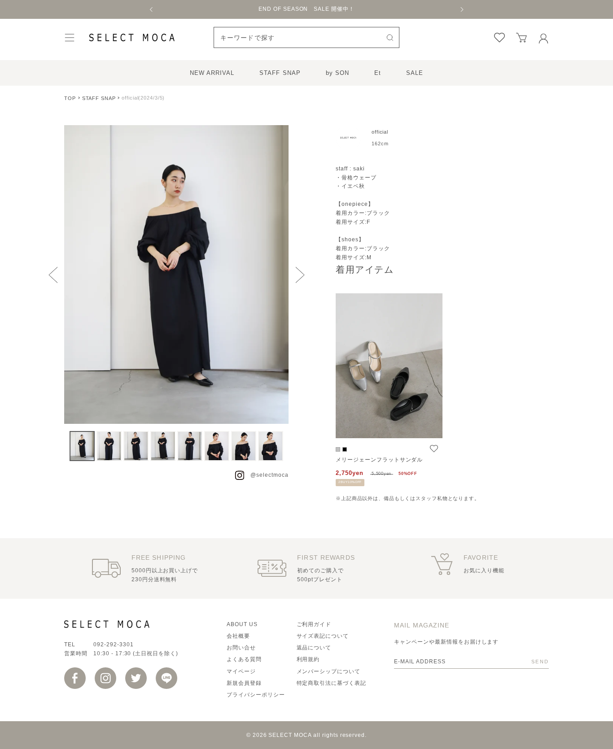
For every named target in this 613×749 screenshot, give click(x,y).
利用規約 (308, 659)
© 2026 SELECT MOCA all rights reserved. (306, 735)
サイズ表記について (323, 636)
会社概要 (238, 636)
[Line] (166, 678)
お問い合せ (241, 647)
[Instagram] (105, 678)
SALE (414, 73)
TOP (70, 98)
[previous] (151, 9)
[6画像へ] (216, 446)
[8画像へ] (270, 446)
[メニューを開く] (69, 37)
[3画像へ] (136, 446)
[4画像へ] (162, 446)
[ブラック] (344, 449)
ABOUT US (242, 624)
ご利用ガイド (314, 624)
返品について (314, 647)
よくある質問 (244, 659)
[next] (461, 9)
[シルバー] (338, 449)
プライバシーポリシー (256, 695)
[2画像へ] (109, 446)
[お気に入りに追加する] (434, 449)
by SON (337, 73)
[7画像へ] (243, 446)
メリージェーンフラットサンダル (379, 460)
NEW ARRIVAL (212, 73)
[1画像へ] (82, 446)
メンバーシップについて (329, 671)
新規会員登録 (244, 683)
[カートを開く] (521, 37)
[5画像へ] (189, 446)
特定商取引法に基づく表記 (332, 683)
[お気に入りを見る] (499, 37)
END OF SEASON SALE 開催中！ (306, 9)
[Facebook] (75, 678)
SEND (540, 661)
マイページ (241, 671)
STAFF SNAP (279, 73)
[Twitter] (136, 678)
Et (377, 73)
